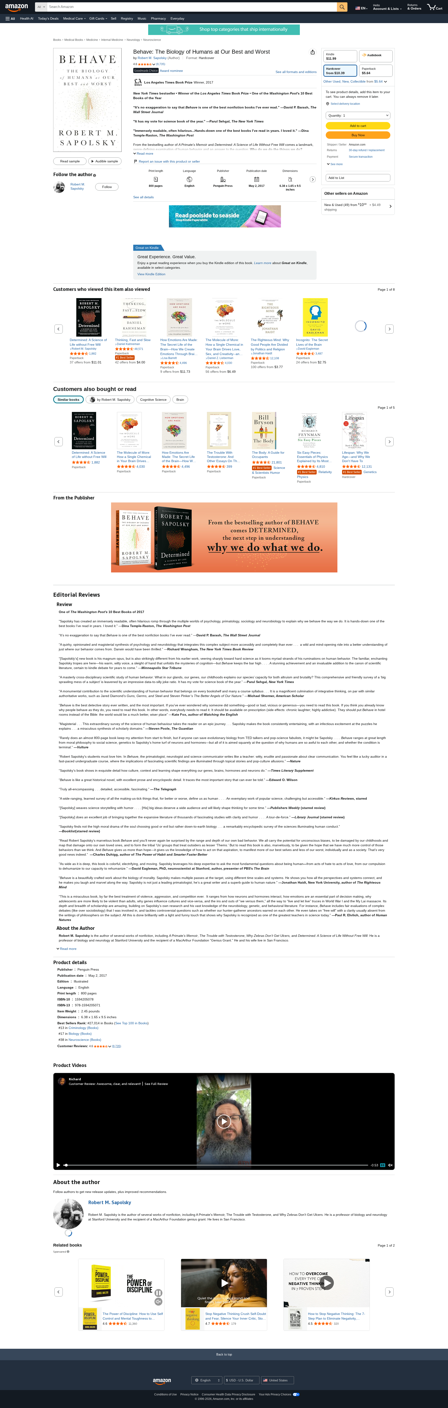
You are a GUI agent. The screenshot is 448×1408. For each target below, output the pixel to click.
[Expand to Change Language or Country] (367, 8)
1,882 (95, 462)
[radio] (340, 56)
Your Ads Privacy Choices (275, 1394)
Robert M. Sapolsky (152, 58)
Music (142, 18)
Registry (127, 18)
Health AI (26, 18)
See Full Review (156, 1084)
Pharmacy (158, 18)
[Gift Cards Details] (106, 18)
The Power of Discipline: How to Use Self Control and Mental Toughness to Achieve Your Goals (133, 1316)
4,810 (321, 467)
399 (229, 467)
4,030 (140, 467)
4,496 (186, 467)
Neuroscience (152, 40)
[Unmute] (390, 1165)
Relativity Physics (314, 474)
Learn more (262, 263)
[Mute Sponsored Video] (158, 1302)
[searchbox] (192, 7)
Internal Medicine (112, 40)
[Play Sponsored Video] (224, 1283)
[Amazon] (17, 7)
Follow (107, 187)
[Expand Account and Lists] (401, 9)
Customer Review (82, 1084)
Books (57, 40)
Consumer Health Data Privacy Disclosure (228, 1394)
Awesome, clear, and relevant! (119, 1084)
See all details (143, 197)
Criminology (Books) (83, 1028)
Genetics (360, 472)
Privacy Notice (189, 1394)
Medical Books (73, 40)
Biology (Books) (80, 1033)
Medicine (92, 40)
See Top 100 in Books (131, 1023)
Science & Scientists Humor (268, 470)
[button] (10, 18)
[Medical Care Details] (85, 18)
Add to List (336, 178)
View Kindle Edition (151, 274)
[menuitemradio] (382, 1165)
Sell (113, 18)
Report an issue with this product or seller (169, 161)
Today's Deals (48, 18)
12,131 (367, 467)
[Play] (57, 1165)
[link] (89, 342)
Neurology (133, 40)
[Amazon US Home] (162, 1382)
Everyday (177, 18)
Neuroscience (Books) (85, 1040)
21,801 (277, 462)
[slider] (215, 1165)
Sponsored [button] (59, 1251)
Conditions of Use (165, 1394)
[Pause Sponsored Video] (158, 1293)
